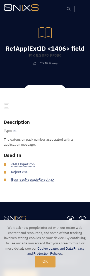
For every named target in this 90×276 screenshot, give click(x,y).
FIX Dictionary (49, 63)
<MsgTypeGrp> (23, 164)
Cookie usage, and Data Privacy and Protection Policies (55, 251)
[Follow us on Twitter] (70, 219)
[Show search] (70, 9)
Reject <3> (19, 172)
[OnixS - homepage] (22, 8)
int (14, 130)
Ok (45, 261)
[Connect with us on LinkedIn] (82, 219)
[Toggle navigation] (6, 106)
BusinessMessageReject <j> (32, 179)
